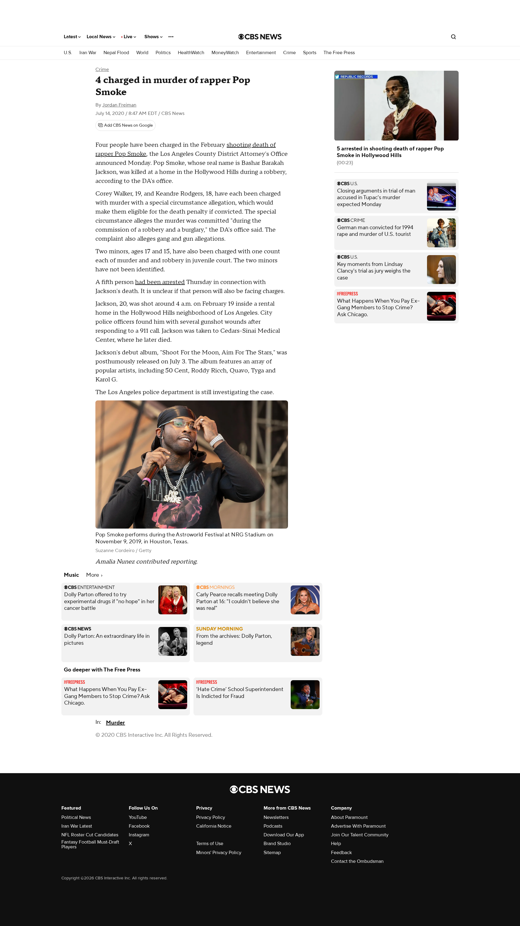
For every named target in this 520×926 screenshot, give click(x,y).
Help (336, 843)
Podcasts (273, 826)
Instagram (139, 834)
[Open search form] (453, 36)
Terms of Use (209, 843)
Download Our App (284, 834)
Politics (163, 53)
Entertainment (261, 53)
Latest (71, 36)
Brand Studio (277, 843)
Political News (76, 817)
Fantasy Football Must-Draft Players (90, 844)
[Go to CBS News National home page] (260, 37)
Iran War (87, 53)
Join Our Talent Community (359, 834)
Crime (289, 53)
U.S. (68, 53)
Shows (152, 36)
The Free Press (339, 53)
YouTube (138, 817)
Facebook (139, 826)
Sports (309, 53)
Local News (100, 36)
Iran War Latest (76, 826)
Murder (115, 722)
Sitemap (272, 852)
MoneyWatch (225, 53)
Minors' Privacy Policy (218, 852)
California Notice (213, 826)
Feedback (341, 852)
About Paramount (349, 817)
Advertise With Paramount (358, 826)
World (142, 53)
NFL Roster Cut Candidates (89, 834)
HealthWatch (191, 53)
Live (129, 37)
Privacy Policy (210, 817)
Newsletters (276, 817)
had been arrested (160, 282)
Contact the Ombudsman (357, 861)
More (93, 575)
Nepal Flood (116, 53)
